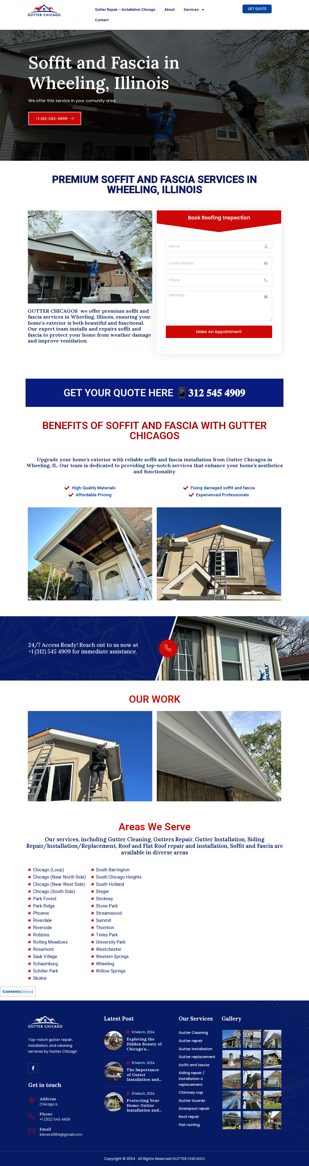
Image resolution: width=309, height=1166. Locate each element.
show (27, 991)
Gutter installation (195, 1049)
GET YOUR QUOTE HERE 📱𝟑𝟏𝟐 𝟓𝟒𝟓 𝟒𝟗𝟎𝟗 (154, 393)
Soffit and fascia (194, 1065)
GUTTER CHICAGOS (53, 311)
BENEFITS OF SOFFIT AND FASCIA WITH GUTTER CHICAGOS (154, 431)
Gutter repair (190, 1040)
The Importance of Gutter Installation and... (144, 1074)
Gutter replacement (197, 1056)
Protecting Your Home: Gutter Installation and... (144, 1105)
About (169, 9)
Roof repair (189, 1116)
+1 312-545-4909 (52, 118)
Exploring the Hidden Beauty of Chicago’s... (144, 1043)
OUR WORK (154, 699)
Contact (102, 20)
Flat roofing (189, 1124)
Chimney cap (191, 1092)
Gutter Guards (192, 1100)
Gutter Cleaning (193, 1032)
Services (191, 9)
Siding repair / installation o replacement (191, 1078)
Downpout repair (194, 1108)
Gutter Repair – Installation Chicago (125, 9)
